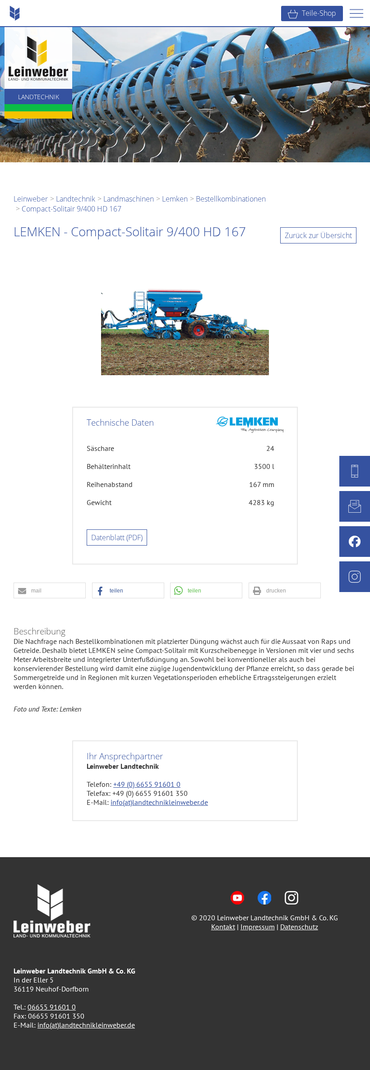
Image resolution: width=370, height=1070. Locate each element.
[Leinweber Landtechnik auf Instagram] (291, 908)
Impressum (257, 926)
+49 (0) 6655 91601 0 (146, 784)
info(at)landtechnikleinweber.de (159, 802)
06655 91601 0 (52, 1006)
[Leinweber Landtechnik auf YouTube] (237, 908)
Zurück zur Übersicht (318, 235)
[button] (49, 591)
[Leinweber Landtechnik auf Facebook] (264, 908)
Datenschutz (299, 926)
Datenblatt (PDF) (117, 537)
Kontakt (223, 926)
